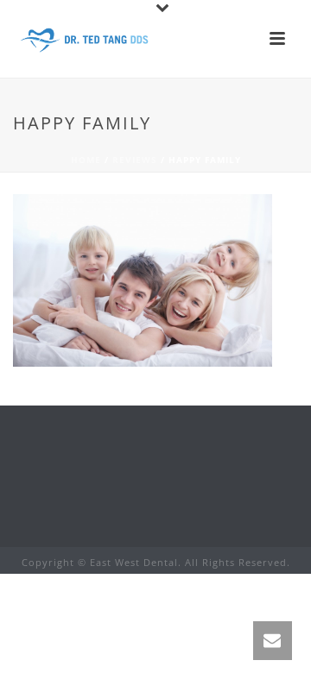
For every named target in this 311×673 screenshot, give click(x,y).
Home (86, 160)
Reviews (134, 160)
